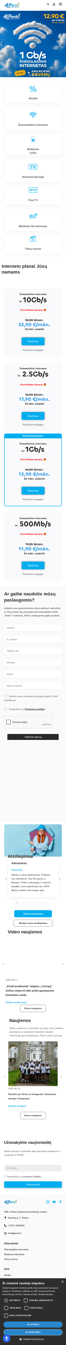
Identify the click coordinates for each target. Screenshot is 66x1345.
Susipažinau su (27, 709)
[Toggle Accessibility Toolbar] (6, 1338)
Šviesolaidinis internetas (16, 1249)
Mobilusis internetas (14, 1254)
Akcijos (7, 1275)
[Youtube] (54, 1201)
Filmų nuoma (10, 1259)
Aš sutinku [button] (33, 1324)
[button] (60, 4)
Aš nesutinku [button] (33, 1332)
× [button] (62, 1282)
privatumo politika (32, 1176)
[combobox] (33, 662)
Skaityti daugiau (45, 1294)
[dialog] (33, 1311)
